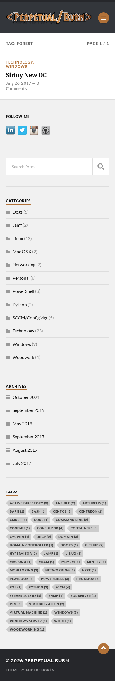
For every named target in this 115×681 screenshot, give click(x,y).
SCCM (63, 587)
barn (17, 511)
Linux (18, 238)
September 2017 (28, 436)
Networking (24, 264)
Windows (16, 66)
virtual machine (28, 612)
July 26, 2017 (18, 83)
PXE (15, 587)
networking (60, 570)
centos (62, 511)
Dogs (18, 211)
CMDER (18, 519)
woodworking (27, 629)
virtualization (46, 604)
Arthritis (94, 503)
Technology (19, 62)
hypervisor (23, 553)
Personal (21, 278)
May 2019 (22, 423)
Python (20, 304)
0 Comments (22, 86)
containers (84, 528)
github (94, 545)
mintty (96, 562)
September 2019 (28, 410)
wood (62, 621)
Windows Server (28, 621)
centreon (90, 511)
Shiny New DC (26, 75)
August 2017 (25, 450)
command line (72, 519)
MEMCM (70, 562)
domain (68, 536)
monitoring (24, 570)
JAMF (51, 553)
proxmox (88, 579)
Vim (16, 604)
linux (74, 553)
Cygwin (19, 536)
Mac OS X (22, 251)
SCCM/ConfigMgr (30, 317)
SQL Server (83, 595)
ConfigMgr (50, 528)
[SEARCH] (100, 166)
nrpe (89, 570)
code (41, 519)
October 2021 (26, 397)
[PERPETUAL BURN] (49, 22)
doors (69, 545)
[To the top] (103, 648)
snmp (56, 595)
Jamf (17, 225)
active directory (29, 503)
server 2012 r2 (25, 595)
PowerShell (23, 291)
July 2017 (22, 463)
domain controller (31, 545)
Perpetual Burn (46, 660)
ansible (65, 503)
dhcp (44, 536)
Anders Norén (40, 670)
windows (66, 612)
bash (39, 511)
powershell (55, 579)
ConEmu (20, 528)
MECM (46, 562)
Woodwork (23, 357)
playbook (22, 579)
